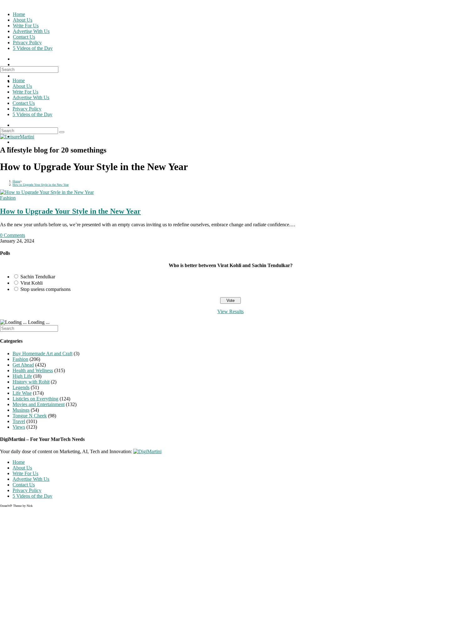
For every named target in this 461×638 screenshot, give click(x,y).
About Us (22, 86)
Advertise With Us (31, 97)
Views (19, 427)
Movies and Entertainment (39, 404)
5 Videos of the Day (32, 114)
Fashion (8, 198)
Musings (21, 410)
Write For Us (25, 91)
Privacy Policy (27, 108)
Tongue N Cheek (30, 415)
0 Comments (12, 235)
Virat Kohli (31, 283)
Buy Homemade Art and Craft (42, 353)
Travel (19, 421)
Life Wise (22, 393)
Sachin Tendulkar (37, 276)
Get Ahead (23, 364)
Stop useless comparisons (45, 289)
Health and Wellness (33, 370)
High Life (22, 376)
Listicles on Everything (35, 398)
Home (19, 80)
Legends (21, 387)
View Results (230, 311)
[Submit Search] (61, 132)
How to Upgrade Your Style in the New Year (70, 211)
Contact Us (24, 103)
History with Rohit (31, 381)
